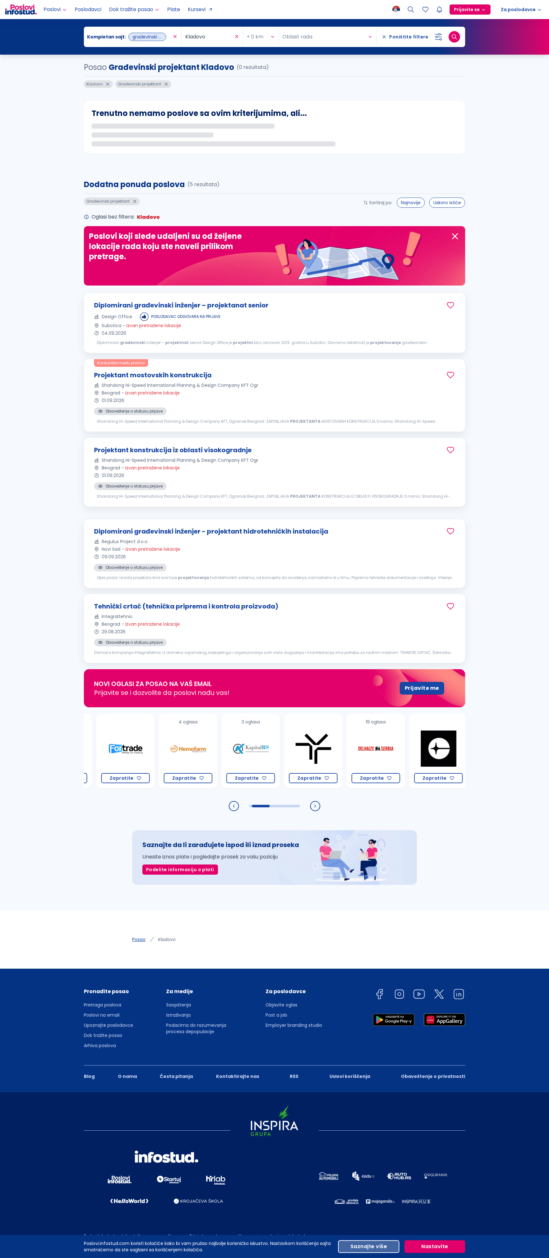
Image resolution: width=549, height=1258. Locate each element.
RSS (294, 1076)
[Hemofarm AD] (164, 751)
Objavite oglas (281, 1005)
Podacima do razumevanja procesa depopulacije (196, 1028)
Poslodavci (88, 9)
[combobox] (129, 37)
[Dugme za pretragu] (454, 37)
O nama (127, 1076)
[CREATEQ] (414, 751)
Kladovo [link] (167, 939)
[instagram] (399, 995)
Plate (173, 9)
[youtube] (419, 995)
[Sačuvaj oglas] (450, 305)
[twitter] (439, 995)
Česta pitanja (176, 1076)
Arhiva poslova (100, 1045)
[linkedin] (458, 995)
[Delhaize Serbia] (352, 751)
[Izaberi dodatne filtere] (438, 37)
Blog (89, 1076)
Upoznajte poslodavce (108, 1025)
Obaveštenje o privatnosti (433, 1076)
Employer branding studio (294, 1025)
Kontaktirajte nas (237, 1076)
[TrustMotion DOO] (289, 751)
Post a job (276, 1015)
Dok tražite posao (103, 1035)
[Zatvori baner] (455, 236)
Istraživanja (178, 1015)
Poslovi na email (101, 1015)
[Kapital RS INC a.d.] (227, 751)
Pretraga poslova (102, 1005)
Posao (139, 939)
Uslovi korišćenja (349, 1076)
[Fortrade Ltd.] (101, 751)
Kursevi (197, 9)
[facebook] (379, 995)
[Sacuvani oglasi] (425, 9)
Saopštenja (178, 1005)
